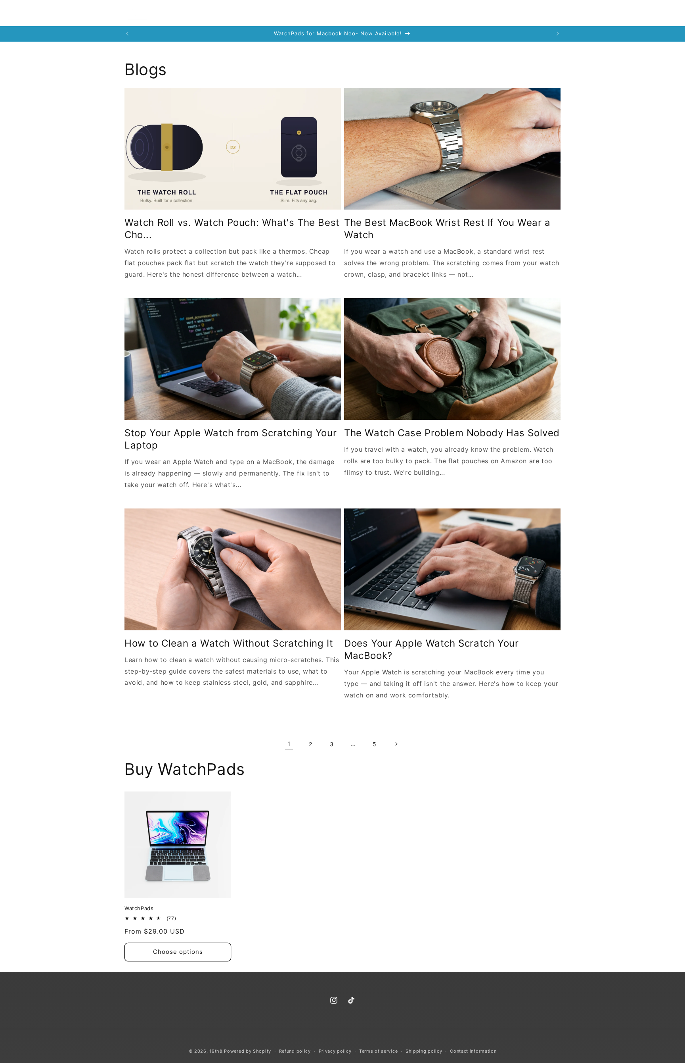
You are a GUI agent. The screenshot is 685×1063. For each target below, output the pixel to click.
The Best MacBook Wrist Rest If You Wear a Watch (447, 229)
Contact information (473, 1051)
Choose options (178, 951)
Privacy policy (335, 1051)
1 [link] (289, 744)
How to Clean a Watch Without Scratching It (228, 643)
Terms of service (378, 1051)
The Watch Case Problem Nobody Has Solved (452, 433)
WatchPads (138, 908)
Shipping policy (424, 1051)
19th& (216, 1051)
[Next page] (396, 744)
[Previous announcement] (127, 33)
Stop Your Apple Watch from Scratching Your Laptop (230, 439)
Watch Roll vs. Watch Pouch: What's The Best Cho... (232, 229)
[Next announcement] (557, 33)
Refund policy (295, 1051)
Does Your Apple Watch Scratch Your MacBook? (431, 649)
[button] (518, 13)
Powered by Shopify (247, 1051)
